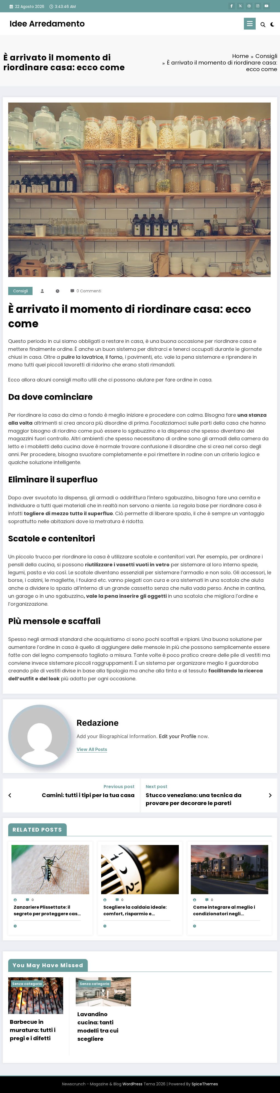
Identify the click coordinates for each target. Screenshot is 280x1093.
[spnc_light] (272, 24)
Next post (156, 786)
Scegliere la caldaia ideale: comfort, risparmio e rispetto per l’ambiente (135, 910)
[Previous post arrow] (10, 795)
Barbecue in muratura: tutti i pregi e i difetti (33, 1030)
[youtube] (266, 6)
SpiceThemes (205, 1084)
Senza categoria (27, 983)
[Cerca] (263, 25)
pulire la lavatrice (82, 357)
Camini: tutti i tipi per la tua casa (88, 795)
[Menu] (250, 24)
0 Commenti (89, 291)
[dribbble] (249, 6)
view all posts (92, 749)
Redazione (98, 723)
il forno (114, 357)
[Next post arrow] (270, 795)
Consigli (20, 291)
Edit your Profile (177, 736)
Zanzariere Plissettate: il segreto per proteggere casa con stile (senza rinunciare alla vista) (47, 910)
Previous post (119, 786)
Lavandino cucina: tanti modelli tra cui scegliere (97, 1026)
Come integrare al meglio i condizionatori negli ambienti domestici (224, 910)
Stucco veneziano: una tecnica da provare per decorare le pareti (193, 799)
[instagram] (258, 6)
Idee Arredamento (47, 24)
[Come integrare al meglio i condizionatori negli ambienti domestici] (230, 869)
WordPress (132, 1084)
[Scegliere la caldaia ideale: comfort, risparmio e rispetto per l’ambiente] (140, 869)
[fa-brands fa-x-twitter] (240, 6)
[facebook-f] (231, 6)
